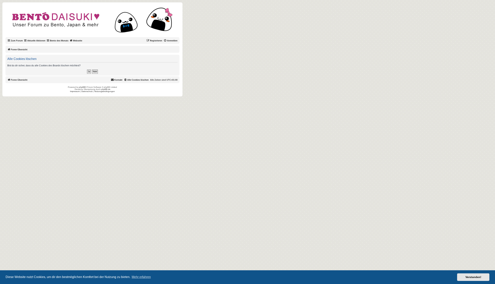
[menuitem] (171, 40)
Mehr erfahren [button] (141, 277)
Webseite (77, 40)
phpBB (82, 87)
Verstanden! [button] (473, 277)
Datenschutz (87, 91)
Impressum (75, 91)
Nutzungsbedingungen (104, 91)
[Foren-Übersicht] (95, 22)
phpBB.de (105, 89)
